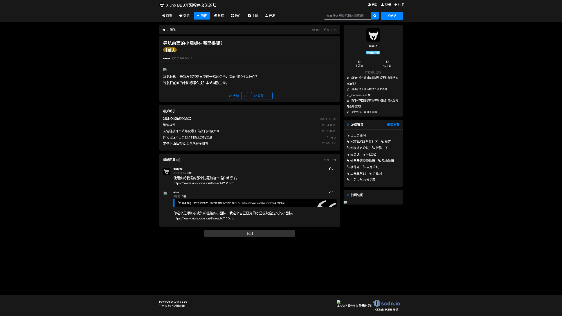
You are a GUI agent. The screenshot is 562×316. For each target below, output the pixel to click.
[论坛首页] (163, 29)
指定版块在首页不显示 (363, 112)
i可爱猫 (371, 154)
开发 (272, 15)
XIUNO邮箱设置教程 (177, 118)
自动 (375, 4)
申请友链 (393, 124)
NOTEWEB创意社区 (364, 141)
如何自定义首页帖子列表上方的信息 (187, 137)
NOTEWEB (178, 305)
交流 (186, 15)
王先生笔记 (358, 173)
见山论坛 (388, 160)
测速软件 (169, 124)
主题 (255, 15)
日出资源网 (358, 135)
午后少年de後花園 (362, 179)
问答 (204, 15)
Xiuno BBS (180, 301)
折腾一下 (382, 147)
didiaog (177, 169)
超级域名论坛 (359, 147)
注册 (401, 4)
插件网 (355, 167)
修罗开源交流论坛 (362, 160)
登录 (388, 4)
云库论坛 (372, 167)
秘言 (388, 141)
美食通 (355, 154)
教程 (221, 15)
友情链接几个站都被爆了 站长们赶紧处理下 (192, 131)
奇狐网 (377, 173)
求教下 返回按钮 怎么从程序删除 (185, 143)
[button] (326, 160)
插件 (238, 15)
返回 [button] (250, 233)
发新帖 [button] (391, 15)
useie (373, 46)
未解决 (170, 49)
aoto (176, 192)
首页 (169, 15)
